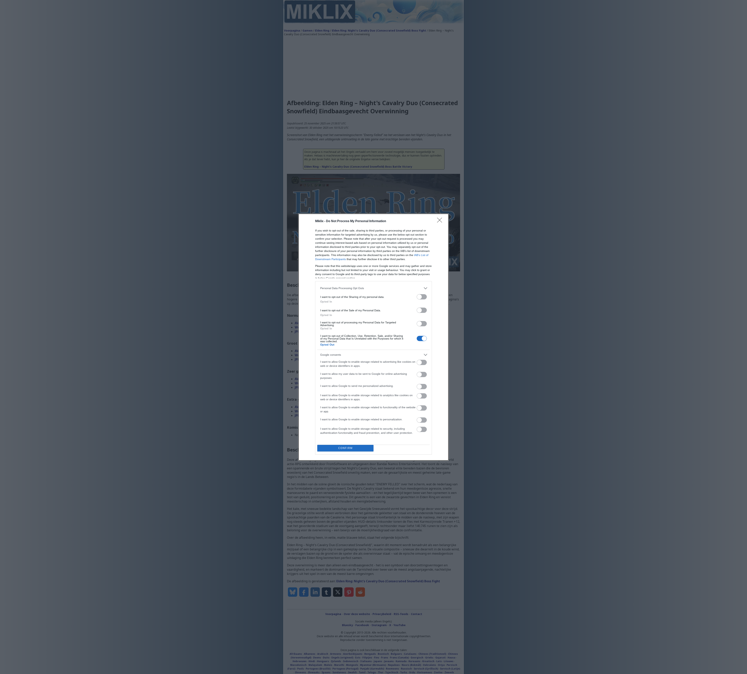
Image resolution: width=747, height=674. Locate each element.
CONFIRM (345, 448)
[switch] (422, 296)
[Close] (441, 221)
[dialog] (373, 337)
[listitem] (373, 288)
